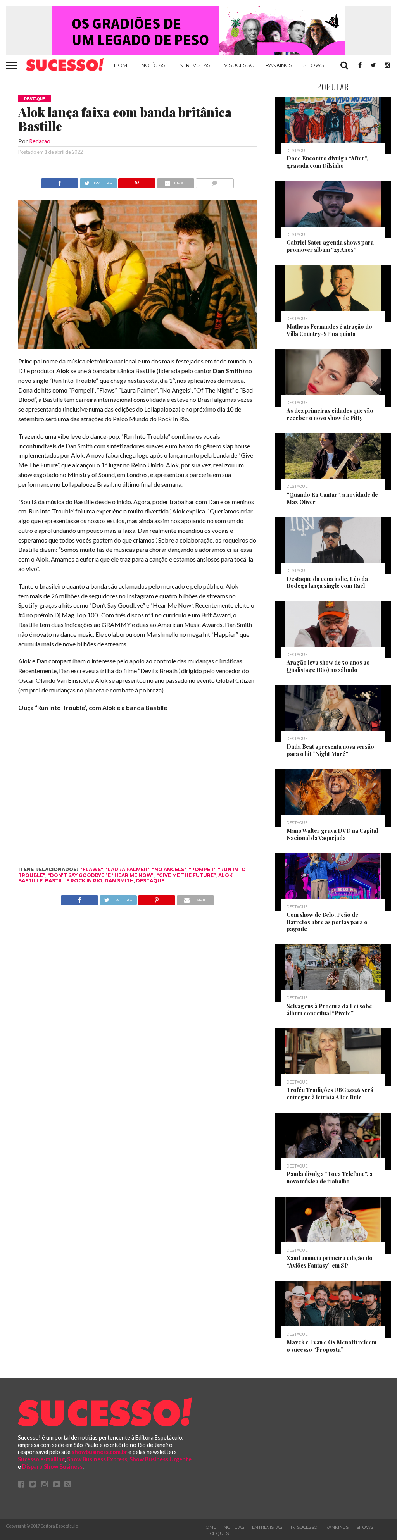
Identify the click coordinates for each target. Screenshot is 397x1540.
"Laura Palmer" (127, 869)
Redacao (39, 141)
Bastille (30, 881)
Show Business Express (97, 1459)
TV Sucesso (238, 65)
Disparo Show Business (52, 1466)
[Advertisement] (137, 1049)
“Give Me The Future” (186, 875)
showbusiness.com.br (99, 1452)
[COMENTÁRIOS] (214, 181)
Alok (225, 875)
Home (122, 65)
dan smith (119, 881)
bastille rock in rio (73, 881)
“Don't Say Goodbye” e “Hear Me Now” (101, 875)
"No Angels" (169, 869)
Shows (313, 65)
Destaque (150, 881)
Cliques (219, 1533)
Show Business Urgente (160, 1459)
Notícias (153, 65)
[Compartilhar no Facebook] (59, 181)
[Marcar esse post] (137, 181)
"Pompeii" (202, 869)
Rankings (279, 65)
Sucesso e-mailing (41, 1459)
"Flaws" (91, 869)
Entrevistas (193, 65)
